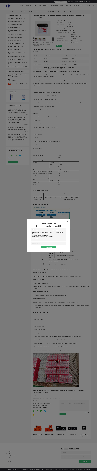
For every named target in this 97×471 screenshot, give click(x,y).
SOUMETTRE (48, 247)
